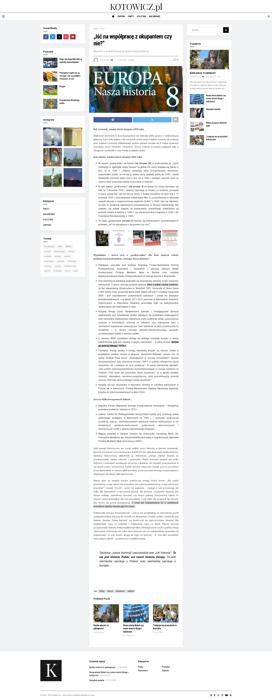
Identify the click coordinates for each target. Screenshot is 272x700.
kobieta (48, 256)
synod (47, 271)
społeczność (70, 266)
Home (96, 29)
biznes (48, 251)
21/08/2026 (99, 632)
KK (112, 60)
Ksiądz (62, 86)
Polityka (141, 16)
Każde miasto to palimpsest (203, 73)
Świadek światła (213, 109)
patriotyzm (120, 591)
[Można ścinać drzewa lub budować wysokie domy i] (52, 177)
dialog (101, 591)
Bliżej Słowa (59, 251)
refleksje (72, 261)
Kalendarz (154, 16)
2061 (60, 246)
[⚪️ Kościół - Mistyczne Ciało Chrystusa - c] (73, 157)
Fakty (131, 16)
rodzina (48, 266)
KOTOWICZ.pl (136, 6)
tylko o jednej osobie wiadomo (162, 284)
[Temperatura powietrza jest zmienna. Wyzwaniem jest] (73, 136)
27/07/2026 (159, 632)
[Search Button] (226, 30)
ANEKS (69, 246)
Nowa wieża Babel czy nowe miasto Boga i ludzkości (133, 628)
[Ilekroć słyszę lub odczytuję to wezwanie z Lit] (73, 177)
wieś (75, 271)
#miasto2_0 (50, 246)
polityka (131, 591)
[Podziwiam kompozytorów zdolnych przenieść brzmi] (52, 157)
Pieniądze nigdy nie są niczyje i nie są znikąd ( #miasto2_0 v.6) (70, 76)
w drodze (58, 271)
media (67, 256)
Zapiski (121, 16)
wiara (67, 271)
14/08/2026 (129, 635)
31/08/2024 (121, 60)
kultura (110, 591)
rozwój (58, 266)
